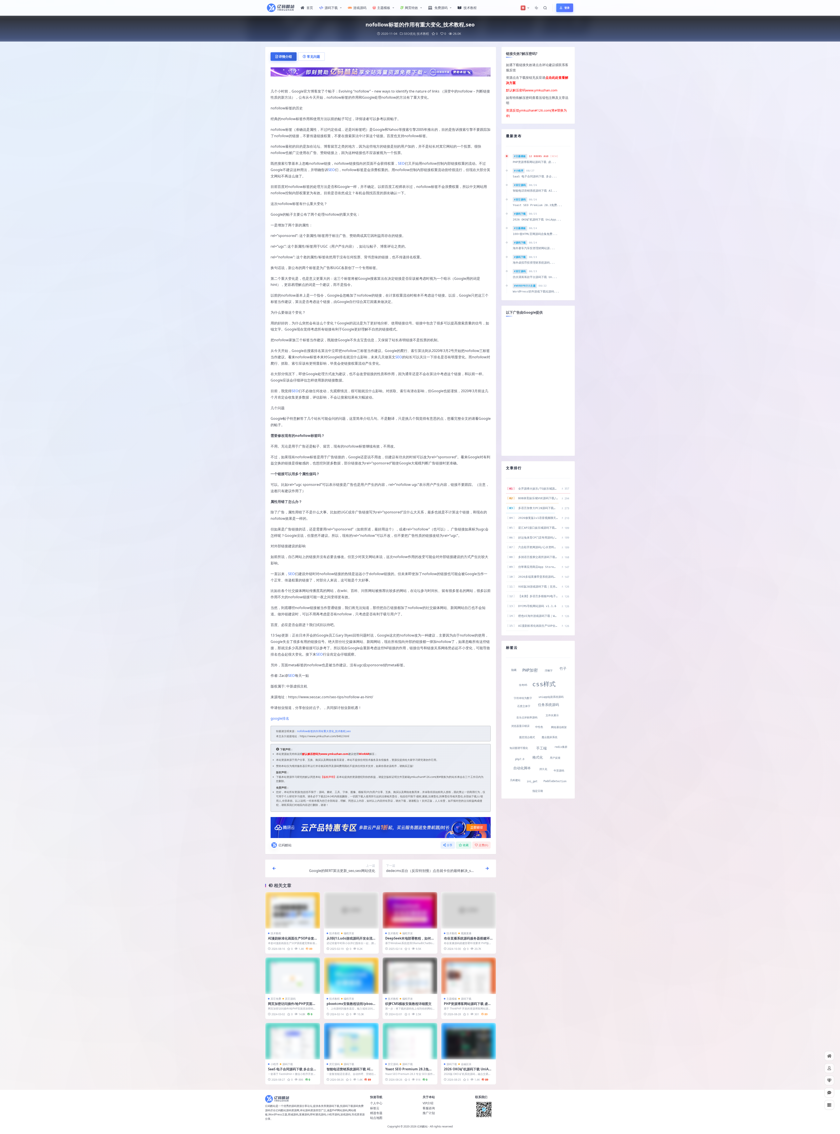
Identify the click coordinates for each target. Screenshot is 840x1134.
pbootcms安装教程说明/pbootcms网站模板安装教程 (351, 1005)
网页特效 (411, 7)
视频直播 (466, 933)
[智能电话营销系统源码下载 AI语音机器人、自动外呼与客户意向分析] (351, 1041)
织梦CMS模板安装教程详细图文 (408, 1003)
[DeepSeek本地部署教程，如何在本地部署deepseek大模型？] (410, 910)
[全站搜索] (545, 8)
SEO (401, 163)
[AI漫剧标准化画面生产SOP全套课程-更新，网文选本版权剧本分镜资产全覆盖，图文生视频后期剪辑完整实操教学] (292, 910)
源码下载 (331, 7)
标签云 (374, 1108)
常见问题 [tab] (313, 56)
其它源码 (290, 999)
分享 (450, 845)
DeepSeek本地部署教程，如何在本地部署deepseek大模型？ (409, 940)
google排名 (280, 718)
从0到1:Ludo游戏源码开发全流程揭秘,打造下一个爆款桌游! (351, 940)
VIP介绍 (428, 1103)
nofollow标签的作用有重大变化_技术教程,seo (324, 731)
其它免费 (276, 999)
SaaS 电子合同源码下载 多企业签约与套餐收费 (292, 1071)
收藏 (466, 845)
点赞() (483, 845)
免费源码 (441, 7)
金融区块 (466, 1064)
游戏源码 (359, 7)
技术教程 (470, 7)
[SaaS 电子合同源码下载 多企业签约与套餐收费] (292, 1041)
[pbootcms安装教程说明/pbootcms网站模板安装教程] (351, 975)
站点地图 (376, 1118)
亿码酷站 (285, 845)
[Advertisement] (538, 385)
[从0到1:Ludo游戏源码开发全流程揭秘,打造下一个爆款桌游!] (351, 910)
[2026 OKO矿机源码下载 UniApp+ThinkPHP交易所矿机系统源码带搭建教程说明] (468, 1041)
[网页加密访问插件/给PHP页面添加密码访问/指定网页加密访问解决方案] (292, 975)
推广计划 (429, 1113)
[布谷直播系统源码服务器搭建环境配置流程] (468, 910)
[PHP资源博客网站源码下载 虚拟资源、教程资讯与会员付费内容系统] (468, 975)
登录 (567, 8)
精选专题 (376, 1113)
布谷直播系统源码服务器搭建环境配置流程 (468, 940)
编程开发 (349, 933)
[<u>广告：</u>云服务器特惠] (381, 827)
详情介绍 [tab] (285, 56)
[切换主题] (536, 8)
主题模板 (383, 7)
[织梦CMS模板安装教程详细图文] (410, 975)
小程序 (274, 1064)
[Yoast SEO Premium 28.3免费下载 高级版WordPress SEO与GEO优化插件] (410, 1041)
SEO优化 (410, 34)
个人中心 (376, 1103)
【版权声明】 (328, 777)
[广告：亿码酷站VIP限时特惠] (381, 71)
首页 (309, 7)
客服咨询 (429, 1108)
